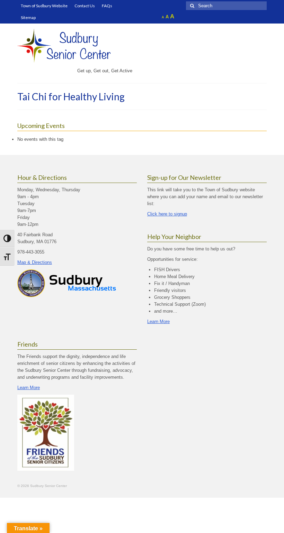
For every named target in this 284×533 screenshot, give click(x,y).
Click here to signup (167, 214)
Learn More (158, 321)
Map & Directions (34, 262)
